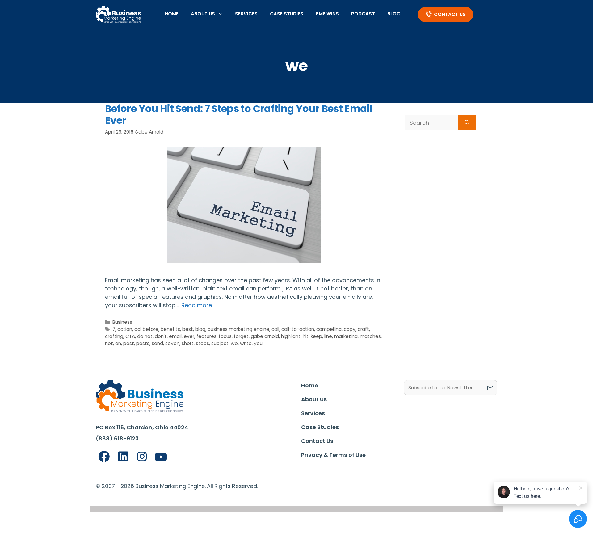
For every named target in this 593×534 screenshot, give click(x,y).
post (128, 343)
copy (349, 329)
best (187, 329)
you (258, 343)
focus (225, 336)
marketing (346, 336)
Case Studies (286, 13)
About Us (203, 13)
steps (202, 343)
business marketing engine (238, 329)
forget (241, 336)
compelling (329, 329)
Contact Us (450, 14)
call (275, 329)
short (188, 343)
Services (246, 13)
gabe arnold (265, 336)
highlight (291, 336)
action (124, 329)
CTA (130, 336)
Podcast (363, 13)
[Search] (467, 122)
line (328, 336)
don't (161, 336)
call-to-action (297, 329)
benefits (170, 329)
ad (137, 329)
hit (306, 336)
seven (172, 343)
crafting (114, 336)
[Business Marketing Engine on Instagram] (142, 456)
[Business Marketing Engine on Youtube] (161, 457)
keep (316, 336)
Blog (394, 13)
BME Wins (327, 13)
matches (370, 336)
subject (220, 343)
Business (122, 322)
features (206, 336)
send (157, 343)
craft (363, 329)
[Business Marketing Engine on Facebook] (104, 456)
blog (200, 329)
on (118, 343)
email (175, 336)
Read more (196, 305)
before (150, 329)
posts (142, 343)
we (234, 343)
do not (145, 336)
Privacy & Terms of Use (333, 455)
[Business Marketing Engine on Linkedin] (123, 456)
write (246, 343)
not (109, 343)
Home (172, 13)
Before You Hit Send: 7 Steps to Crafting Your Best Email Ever (238, 114)
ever (189, 336)
